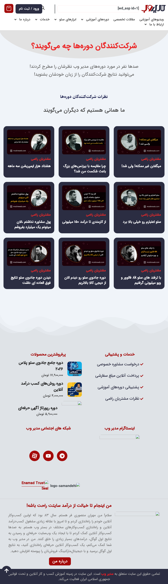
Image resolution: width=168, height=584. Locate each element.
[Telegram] (62, 456)
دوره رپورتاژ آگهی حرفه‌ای (37, 408)
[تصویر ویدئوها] (139, 142)
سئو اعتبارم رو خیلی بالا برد (142, 222)
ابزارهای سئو (67, 19)
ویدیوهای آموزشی (151, 19)
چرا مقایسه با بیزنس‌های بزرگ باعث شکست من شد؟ (84, 168)
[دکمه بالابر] (6, 570)
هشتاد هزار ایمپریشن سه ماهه (29, 166)
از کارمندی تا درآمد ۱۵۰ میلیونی (84, 222)
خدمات (44, 19)
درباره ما (24, 19)
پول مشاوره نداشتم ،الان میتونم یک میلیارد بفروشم (32, 224)
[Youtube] (48, 456)
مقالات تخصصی (124, 19)
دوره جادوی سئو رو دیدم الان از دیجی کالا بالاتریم (85, 280)
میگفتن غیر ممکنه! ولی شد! (141, 166)
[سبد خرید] (8, 8)
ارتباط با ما (156, 24)
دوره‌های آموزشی (97, 19)
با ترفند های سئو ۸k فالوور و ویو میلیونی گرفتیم (141, 280)
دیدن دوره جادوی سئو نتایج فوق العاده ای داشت (31, 280)
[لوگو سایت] (153, 8)
